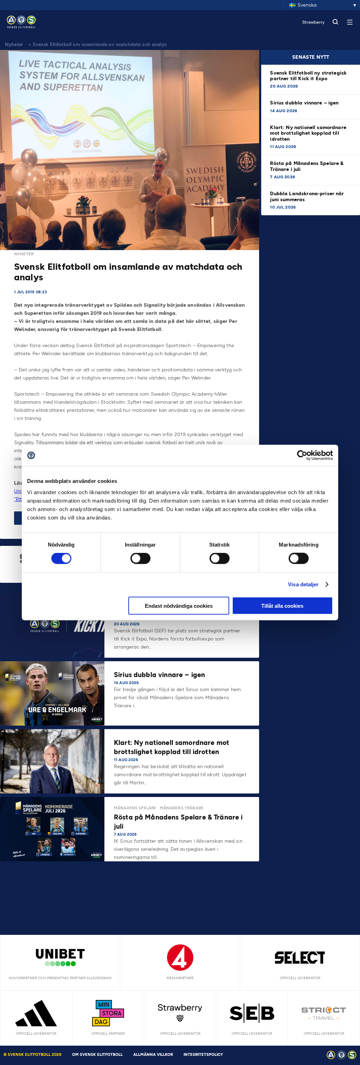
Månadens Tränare (182, 808)
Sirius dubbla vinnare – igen (305, 103)
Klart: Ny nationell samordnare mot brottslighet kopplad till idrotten (308, 133)
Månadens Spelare (135, 808)
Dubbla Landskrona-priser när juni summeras (307, 196)
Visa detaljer (303, 584)
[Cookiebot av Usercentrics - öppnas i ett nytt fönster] (302, 455)
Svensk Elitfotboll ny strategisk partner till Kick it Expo (308, 76)
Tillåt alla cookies (282, 605)
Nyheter (14, 44)
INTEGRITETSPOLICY (203, 1054)
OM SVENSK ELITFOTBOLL (97, 1054)
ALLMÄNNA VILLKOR (153, 1054)
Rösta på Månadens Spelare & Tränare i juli (306, 166)
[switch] (140, 558)
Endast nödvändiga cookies (179, 605)
